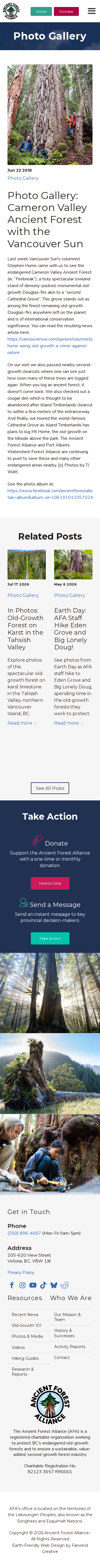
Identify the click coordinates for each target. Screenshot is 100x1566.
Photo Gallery (23, 178)
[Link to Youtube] (33, 1285)
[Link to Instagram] (22, 1285)
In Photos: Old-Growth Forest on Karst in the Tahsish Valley (26, 629)
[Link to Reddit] (64, 1285)
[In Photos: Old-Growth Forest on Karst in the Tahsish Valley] (27, 564)
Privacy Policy (21, 1272)
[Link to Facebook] (12, 1285)
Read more (20, 723)
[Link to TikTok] (43, 1285)
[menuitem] (41, 25)
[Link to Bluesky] (54, 1285)
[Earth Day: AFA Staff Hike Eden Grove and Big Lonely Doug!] (73, 564)
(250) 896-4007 (24, 1233)
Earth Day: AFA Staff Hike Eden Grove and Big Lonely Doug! (70, 629)
